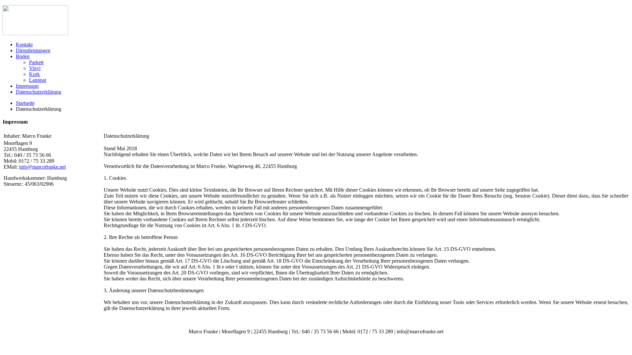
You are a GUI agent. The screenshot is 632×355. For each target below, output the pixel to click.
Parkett (36, 62)
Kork (34, 74)
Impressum (27, 86)
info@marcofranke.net (42, 167)
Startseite (25, 103)
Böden (23, 56)
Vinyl (34, 68)
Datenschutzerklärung (38, 92)
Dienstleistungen (33, 50)
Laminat (37, 80)
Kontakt (24, 44)
